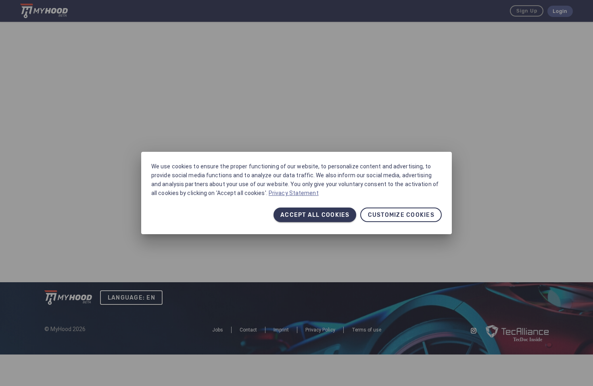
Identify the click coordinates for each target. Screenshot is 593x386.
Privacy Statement (294, 193)
